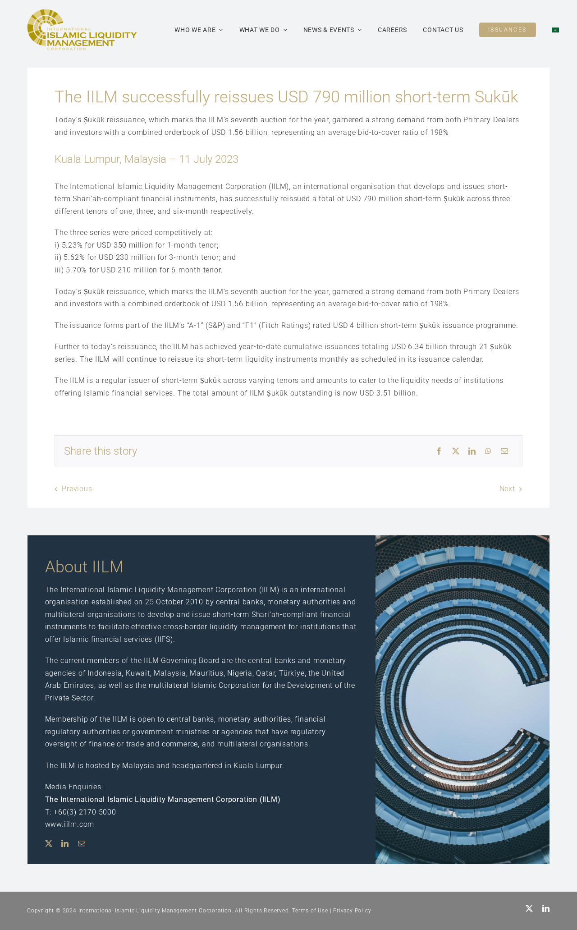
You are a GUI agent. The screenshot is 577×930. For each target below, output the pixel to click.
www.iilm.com (70, 824)
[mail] (82, 843)
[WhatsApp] (488, 451)
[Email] (504, 451)
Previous (77, 488)
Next (507, 488)
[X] (456, 451)
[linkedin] (65, 843)
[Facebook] (439, 451)
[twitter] (49, 843)
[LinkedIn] (472, 451)
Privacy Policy (352, 910)
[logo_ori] (82, 12)
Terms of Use (310, 910)
